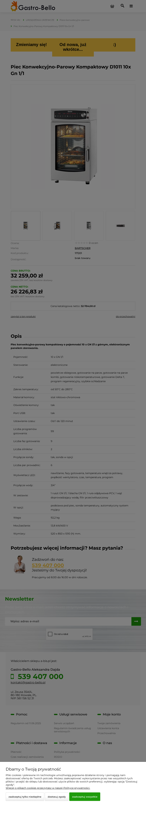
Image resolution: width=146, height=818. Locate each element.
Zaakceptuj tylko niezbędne (25, 796)
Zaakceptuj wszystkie (84, 796)
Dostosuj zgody (57, 796)
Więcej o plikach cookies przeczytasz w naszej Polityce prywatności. (48, 788)
